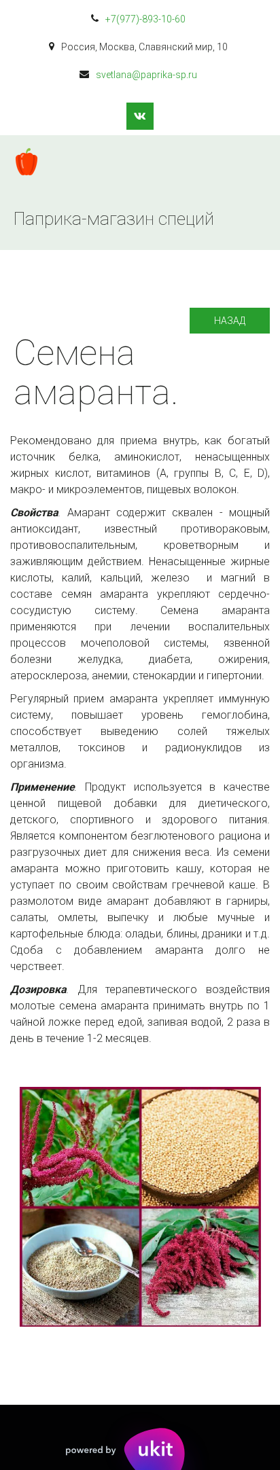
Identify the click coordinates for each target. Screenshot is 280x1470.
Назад (229, 320)
